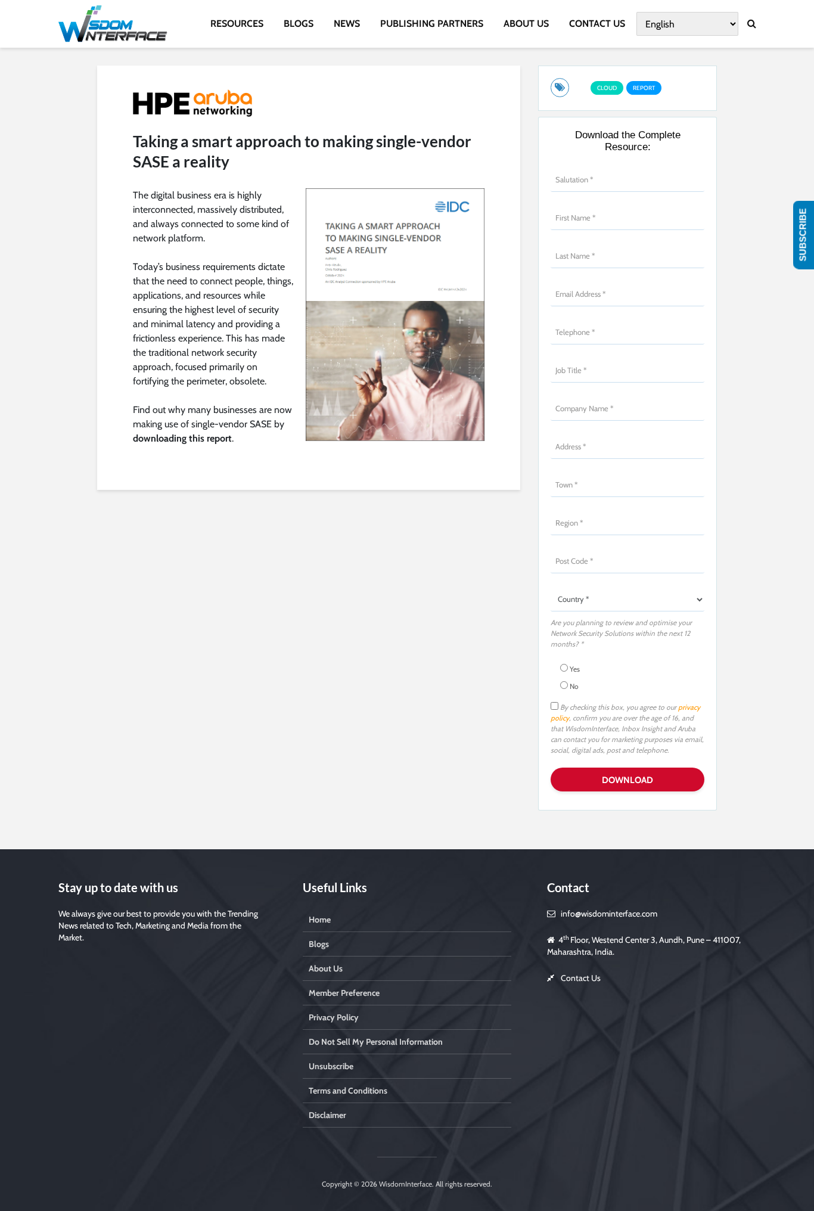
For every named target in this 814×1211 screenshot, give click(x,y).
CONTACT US (597, 23)
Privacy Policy (334, 1017)
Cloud (607, 88)
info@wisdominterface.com (609, 913)
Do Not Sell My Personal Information (376, 1041)
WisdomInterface (404, 1183)
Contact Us (581, 978)
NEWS (347, 23)
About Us (326, 968)
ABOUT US (526, 23)
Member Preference (344, 993)
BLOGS (298, 23)
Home (320, 919)
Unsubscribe (331, 1066)
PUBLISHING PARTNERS (431, 23)
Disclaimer (327, 1115)
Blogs (319, 944)
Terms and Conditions (348, 1090)
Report (644, 88)
